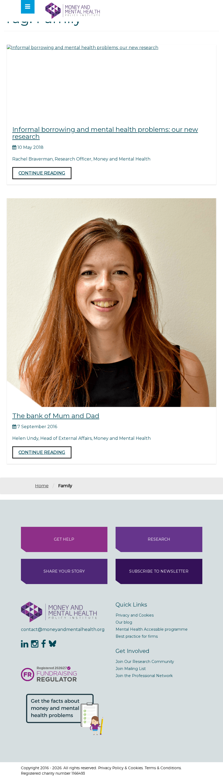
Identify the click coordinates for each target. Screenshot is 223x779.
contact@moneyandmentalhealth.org (63, 629)
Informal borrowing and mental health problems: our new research (105, 133)
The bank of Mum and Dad (55, 416)
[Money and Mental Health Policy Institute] (72, 10)
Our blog (124, 622)
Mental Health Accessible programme (152, 629)
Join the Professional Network (144, 675)
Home (41, 485)
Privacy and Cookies (135, 615)
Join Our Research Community (145, 661)
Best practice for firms (137, 636)
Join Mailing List (131, 668)
